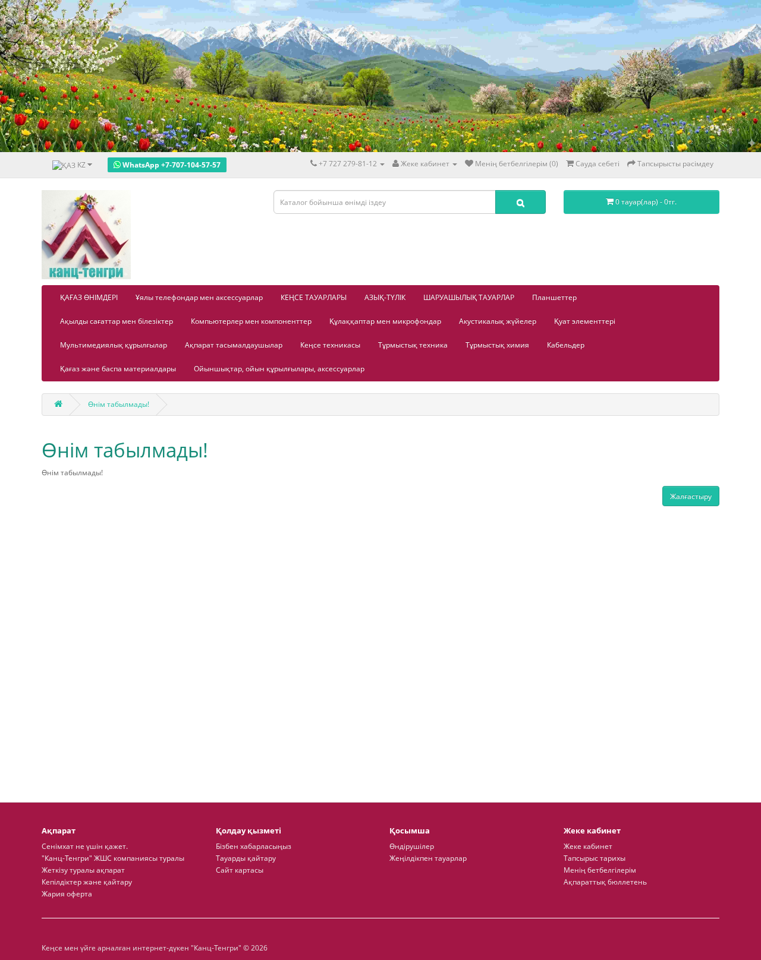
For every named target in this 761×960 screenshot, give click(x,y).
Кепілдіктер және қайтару (87, 882)
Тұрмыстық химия (497, 345)
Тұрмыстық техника (413, 345)
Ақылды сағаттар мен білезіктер (116, 321)
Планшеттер (554, 297)
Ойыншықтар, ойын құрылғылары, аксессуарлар (279, 369)
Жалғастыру (691, 496)
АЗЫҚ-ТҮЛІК (384, 297)
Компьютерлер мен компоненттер (251, 321)
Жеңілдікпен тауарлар (428, 858)
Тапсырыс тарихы (594, 858)
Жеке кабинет (588, 846)
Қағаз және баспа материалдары (118, 369)
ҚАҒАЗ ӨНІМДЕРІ (89, 297)
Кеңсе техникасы (330, 345)
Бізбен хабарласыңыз (253, 846)
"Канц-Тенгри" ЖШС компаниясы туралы (113, 858)
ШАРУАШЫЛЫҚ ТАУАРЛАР (468, 297)
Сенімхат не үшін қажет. (85, 846)
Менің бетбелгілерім (600, 870)
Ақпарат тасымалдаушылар (233, 345)
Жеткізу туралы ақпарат (83, 870)
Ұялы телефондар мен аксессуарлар (199, 297)
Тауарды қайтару (246, 858)
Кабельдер (565, 345)
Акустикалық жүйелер (497, 321)
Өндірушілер (411, 846)
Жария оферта (67, 894)
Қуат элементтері (584, 321)
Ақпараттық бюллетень (605, 882)
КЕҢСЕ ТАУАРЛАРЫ (314, 297)
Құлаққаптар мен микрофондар (385, 321)
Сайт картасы (239, 870)
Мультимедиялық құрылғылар (113, 345)
